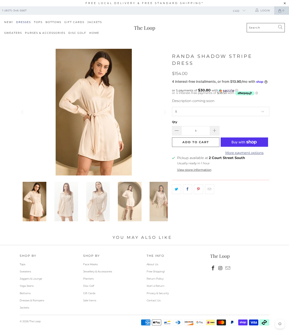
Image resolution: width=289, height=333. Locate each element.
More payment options (244, 153)
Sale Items (89, 300)
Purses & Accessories (45, 32)
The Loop (35, 321)
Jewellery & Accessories (97, 271)
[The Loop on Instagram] (220, 268)
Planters (88, 278)
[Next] (164, 112)
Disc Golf (77, 32)
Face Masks (90, 264)
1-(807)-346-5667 (14, 10)
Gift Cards (74, 22)
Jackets (94, 22)
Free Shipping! (156, 271)
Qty (174, 122)
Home (94, 32)
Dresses (23, 22)
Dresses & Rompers (32, 300)
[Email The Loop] (228, 268)
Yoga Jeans (27, 285)
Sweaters (13, 32)
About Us (152, 264)
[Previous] (22, 112)
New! (8, 22)
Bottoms (53, 22)
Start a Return (155, 285)
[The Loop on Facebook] (213, 268)
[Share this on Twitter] (176, 189)
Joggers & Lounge (31, 278)
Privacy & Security (158, 293)
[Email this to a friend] (209, 189)
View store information (194, 169)
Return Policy (155, 278)
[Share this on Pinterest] (198, 189)
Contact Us (154, 300)
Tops (38, 22)
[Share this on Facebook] (187, 189)
